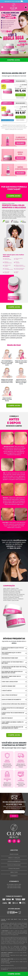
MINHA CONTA (14, 872)
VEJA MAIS (20, 143)
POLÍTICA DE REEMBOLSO (14, 861)
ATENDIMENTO (14, 876)
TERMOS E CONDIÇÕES (14, 858)
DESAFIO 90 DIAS (14, 854)
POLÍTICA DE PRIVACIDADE (14, 865)
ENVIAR (14, 816)
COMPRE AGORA (20, 95)
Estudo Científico (10, 965)
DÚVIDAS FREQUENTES (14, 868)
